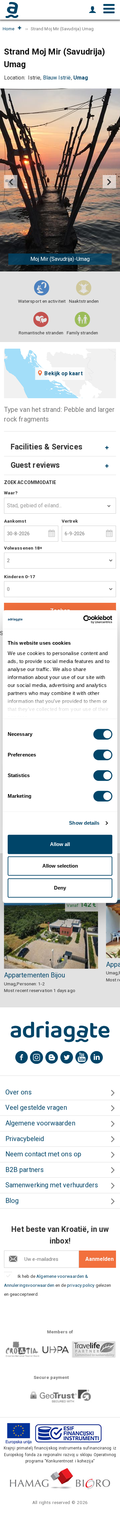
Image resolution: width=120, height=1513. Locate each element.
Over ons (18, 1092)
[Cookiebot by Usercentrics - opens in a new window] (84, 619)
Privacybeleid (24, 1139)
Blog (12, 1201)
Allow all (60, 844)
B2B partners (24, 1170)
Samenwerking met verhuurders (51, 1185)
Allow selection (60, 866)
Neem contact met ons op (43, 1154)
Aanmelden (99, 1259)
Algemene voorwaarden (40, 1123)
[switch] (102, 755)
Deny (60, 888)
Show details (84, 823)
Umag (80, 78)
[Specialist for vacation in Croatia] (60, 1032)
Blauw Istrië (57, 78)
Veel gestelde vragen (36, 1107)
